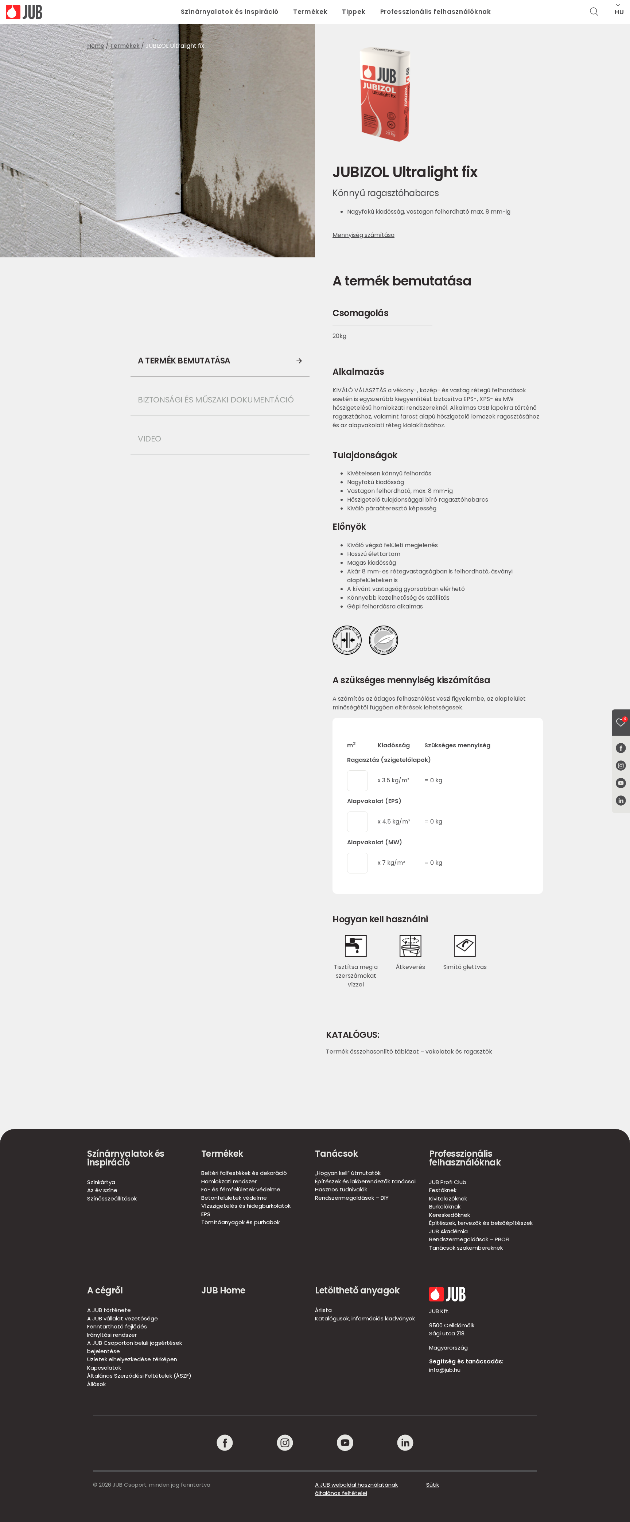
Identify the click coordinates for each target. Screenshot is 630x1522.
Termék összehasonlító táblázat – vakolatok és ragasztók (409, 1051)
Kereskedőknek (449, 1215)
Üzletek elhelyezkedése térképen (132, 1359)
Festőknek (442, 1190)
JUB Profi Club (447, 1182)
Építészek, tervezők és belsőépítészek (481, 1223)
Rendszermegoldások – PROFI (469, 1239)
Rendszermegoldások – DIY (352, 1198)
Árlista (323, 1310)
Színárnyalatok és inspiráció (230, 11)
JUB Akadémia (448, 1231)
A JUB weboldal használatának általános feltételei (356, 1489)
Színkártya (101, 1182)
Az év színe (102, 1190)
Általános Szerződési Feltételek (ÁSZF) (139, 1375)
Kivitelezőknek (448, 1198)
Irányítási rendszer (112, 1335)
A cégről (104, 1290)
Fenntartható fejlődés (117, 1326)
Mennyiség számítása (363, 235)
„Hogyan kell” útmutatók (348, 1173)
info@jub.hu (444, 1370)
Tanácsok (336, 1154)
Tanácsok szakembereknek (466, 1248)
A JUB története (109, 1310)
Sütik (432, 1484)
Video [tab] (149, 438)
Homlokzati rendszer (229, 1181)
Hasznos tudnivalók (341, 1189)
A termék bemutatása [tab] (184, 360)
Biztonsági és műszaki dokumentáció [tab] (215, 399)
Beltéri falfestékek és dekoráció (244, 1173)
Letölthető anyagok (357, 1290)
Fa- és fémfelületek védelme (240, 1189)
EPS (205, 1214)
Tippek (353, 11)
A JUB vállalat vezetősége (122, 1318)
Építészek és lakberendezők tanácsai (365, 1181)
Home (95, 46)
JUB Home (223, 1290)
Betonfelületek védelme (234, 1198)
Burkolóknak (444, 1206)
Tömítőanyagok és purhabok (240, 1222)
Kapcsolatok (104, 1367)
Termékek (310, 11)
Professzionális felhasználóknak (435, 11)
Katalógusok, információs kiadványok (365, 1318)
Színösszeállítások (112, 1198)
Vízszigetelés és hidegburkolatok (246, 1206)
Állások (96, 1384)
